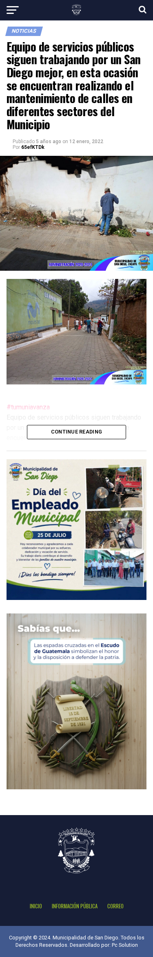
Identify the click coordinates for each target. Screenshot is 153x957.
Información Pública (75, 906)
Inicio (36, 906)
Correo (115, 906)
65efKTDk (32, 147)
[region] (77, 331)
